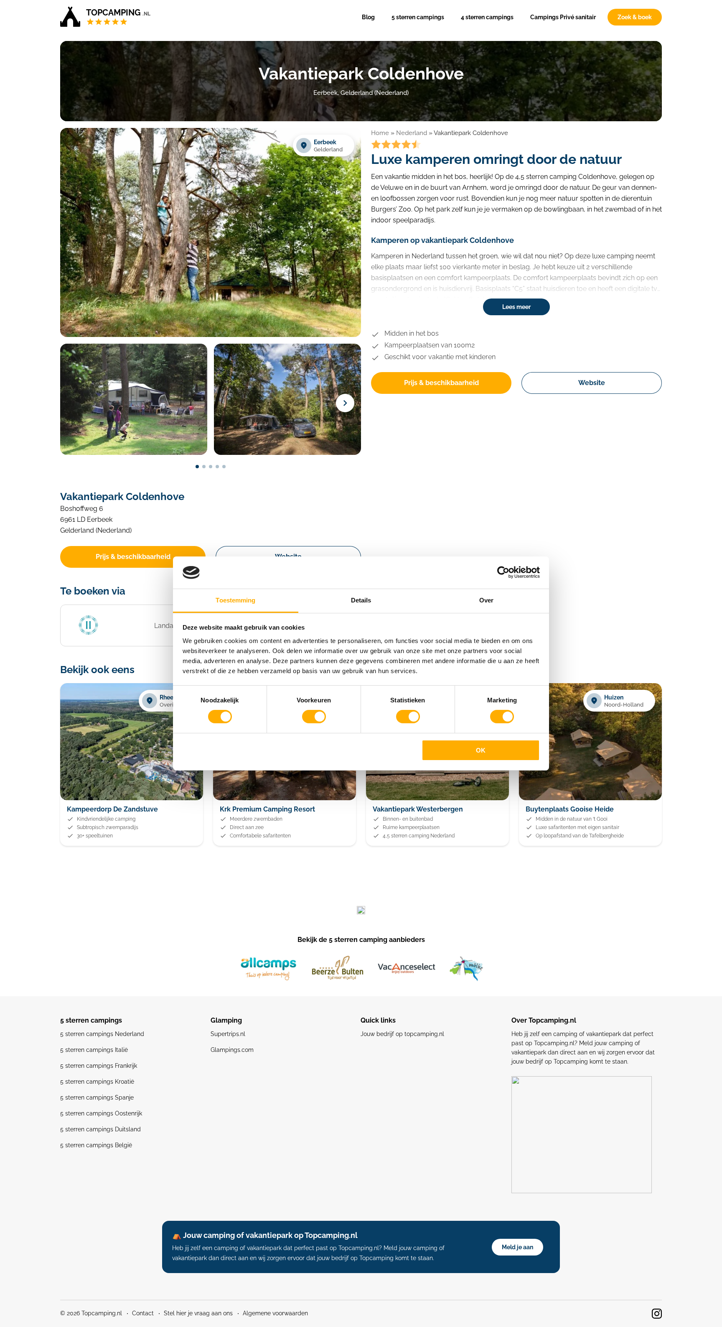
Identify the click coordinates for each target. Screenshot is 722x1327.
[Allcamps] (268, 969)
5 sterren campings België (96, 1145)
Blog (368, 17)
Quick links (378, 1020)
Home (380, 133)
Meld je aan (517, 1247)
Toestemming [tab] (235, 600)
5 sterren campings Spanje (97, 1097)
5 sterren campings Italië (94, 1049)
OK (481, 750)
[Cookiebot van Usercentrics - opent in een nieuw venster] (503, 572)
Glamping (226, 1020)
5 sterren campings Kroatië (97, 1081)
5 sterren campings (418, 17)
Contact (143, 1313)
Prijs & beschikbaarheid (441, 383)
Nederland (411, 133)
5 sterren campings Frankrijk (98, 1065)
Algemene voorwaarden (275, 1313)
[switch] (314, 716)
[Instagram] (657, 1314)
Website (591, 383)
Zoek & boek (635, 17)
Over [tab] (486, 600)
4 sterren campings (487, 17)
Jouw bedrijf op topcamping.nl (402, 1034)
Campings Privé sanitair (563, 17)
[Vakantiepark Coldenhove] (210, 335)
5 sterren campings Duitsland (100, 1129)
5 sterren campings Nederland (102, 1034)
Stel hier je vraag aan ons (198, 1313)
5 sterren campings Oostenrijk (101, 1113)
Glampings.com (232, 1049)
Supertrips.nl (228, 1034)
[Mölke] (466, 968)
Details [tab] (361, 600)
